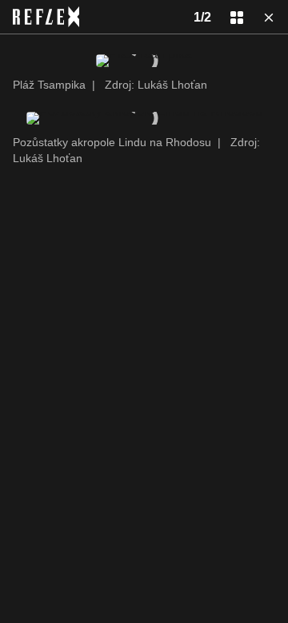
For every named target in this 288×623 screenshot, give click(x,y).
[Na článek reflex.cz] (46, 16)
